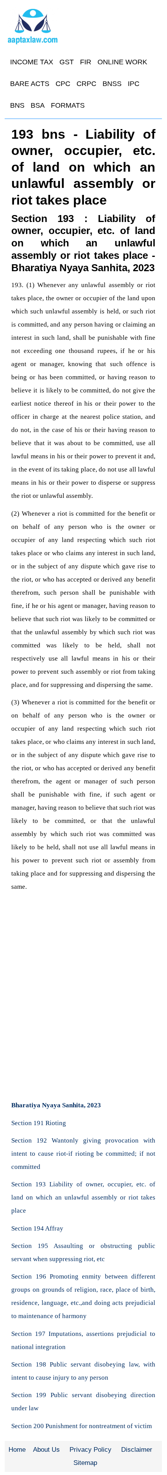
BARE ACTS (29, 84)
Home (17, 1449)
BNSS (112, 84)
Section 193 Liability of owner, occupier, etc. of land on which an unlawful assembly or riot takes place (83, 1197)
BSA (38, 105)
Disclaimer (136, 1449)
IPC (133, 84)
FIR (85, 62)
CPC (63, 84)
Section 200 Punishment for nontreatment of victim (81, 1426)
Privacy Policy (90, 1449)
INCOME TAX (31, 62)
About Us (46, 1449)
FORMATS (68, 105)
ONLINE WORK (122, 62)
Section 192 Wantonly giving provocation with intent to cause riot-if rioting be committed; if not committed (83, 1153)
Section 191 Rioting (38, 1123)
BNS (17, 105)
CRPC (86, 84)
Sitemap (85, 1462)
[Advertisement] (83, 1006)
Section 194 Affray (37, 1228)
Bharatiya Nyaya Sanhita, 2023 (56, 1105)
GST (66, 62)
